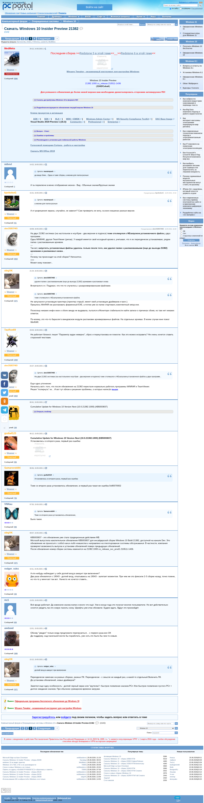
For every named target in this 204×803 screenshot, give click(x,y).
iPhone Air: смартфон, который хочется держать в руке (193, 191)
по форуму (186, 8)
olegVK (8, 270)
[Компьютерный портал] (17, 10)
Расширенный (197, 8)
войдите (66, 717)
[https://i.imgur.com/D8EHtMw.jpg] (103, 69)
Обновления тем (12, 13)
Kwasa (172, 757)
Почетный (11, 218)
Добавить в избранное (188, 2)
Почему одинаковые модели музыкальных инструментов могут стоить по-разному (192, 180)
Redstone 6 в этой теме (136, 53)
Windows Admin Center (98, 119)
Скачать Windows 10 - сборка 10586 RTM (119, 759)
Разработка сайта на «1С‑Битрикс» (192, 214)
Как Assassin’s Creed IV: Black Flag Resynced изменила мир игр (192, 156)
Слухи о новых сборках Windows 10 (117, 773)
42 (46, 569)
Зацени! (107, 778)
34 (46, 271)
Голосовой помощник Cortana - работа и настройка (57, 145)
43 (46, 600)
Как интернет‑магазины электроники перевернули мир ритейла (192, 122)
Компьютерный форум (14, 21)
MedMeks (52, 42)
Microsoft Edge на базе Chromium (15, 757)
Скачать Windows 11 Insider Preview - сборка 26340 (22, 760)
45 (46, 659)
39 (46, 468)
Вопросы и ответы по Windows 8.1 (192, 67)
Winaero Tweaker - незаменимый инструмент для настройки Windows (103, 71)
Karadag (83, 760)
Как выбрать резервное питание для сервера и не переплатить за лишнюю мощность (191, 167)
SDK (46, 119)
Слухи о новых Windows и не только (16, 767)
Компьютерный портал (44, 800)
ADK (35, 119)
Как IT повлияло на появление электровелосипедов (192, 146)
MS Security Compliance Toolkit (132, 119)
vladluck (173, 760)
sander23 (44, 42)
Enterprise (113, 122)
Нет (184, 233)
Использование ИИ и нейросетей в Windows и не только (24, 779)
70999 (84, 765)
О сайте (7, 798)
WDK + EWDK (73, 119)
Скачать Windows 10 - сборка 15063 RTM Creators (123, 771)
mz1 (6, 600)
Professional (94, 122)
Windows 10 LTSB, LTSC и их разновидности (19, 765)
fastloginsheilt (175, 765)
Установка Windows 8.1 (193, 72)
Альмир (173, 772)
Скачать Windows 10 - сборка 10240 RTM (119, 768)
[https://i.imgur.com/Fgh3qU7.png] (40, 456)
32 (46, 193)
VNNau (8, 504)
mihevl (8, 164)
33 (46, 229)
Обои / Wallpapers (190, 83)
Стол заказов (109, 780)
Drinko (29, 42)
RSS (201, 2)
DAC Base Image (163, 119)
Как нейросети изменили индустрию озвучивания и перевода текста (192, 102)
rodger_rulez (11, 568)
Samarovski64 (12, 468)
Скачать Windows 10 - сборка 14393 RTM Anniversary (124, 763)
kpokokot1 (10, 192)
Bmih (171, 767)
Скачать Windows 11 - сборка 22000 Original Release (123, 761)
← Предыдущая (10, 38)
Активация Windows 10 (112, 756)
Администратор (12, 74)
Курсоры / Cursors (191, 88)
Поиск (14, 798)
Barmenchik (21, 42)
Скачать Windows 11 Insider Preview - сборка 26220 (22, 774)
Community (76, 122)
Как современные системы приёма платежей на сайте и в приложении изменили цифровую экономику (192, 203)
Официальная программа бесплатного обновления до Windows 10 (47, 701)
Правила (62, 13)
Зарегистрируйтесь (43, 717)
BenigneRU (174, 769)
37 (46, 402)
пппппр (172, 777)
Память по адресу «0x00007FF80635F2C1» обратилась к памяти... (28, 769)
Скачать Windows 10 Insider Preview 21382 (41, 29)
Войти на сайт (94, 7)
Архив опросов (195, 243)
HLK (57, 119)
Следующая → (45, 38)
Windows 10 (69, 21)
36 (46, 366)
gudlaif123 (10, 433)
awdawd (9, 628)
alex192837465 (10, 228)
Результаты (185, 243)
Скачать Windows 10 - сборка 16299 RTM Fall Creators (124, 775)
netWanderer (81, 757)
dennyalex (173, 779)
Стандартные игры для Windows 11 (191, 34)
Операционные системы (45, 21)
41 (46, 533)
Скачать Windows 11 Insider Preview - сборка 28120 (22, 772)
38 (46, 433)
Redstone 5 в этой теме (95, 53)
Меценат (10, 70)
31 (46, 164)
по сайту (175, 8)
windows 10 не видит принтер (14, 762)
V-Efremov (36, 42)
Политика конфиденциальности (44, 798)
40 (46, 504)
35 (46, 330)
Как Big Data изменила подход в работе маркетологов (192, 112)
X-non (172, 774)
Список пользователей (47, 13)
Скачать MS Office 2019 (42, 151)
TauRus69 (10, 330)
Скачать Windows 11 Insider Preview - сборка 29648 (22, 777)
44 (46, 628)
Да (184, 231)
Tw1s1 (172, 762)
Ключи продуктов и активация (46, 113)
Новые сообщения (28, 13)
